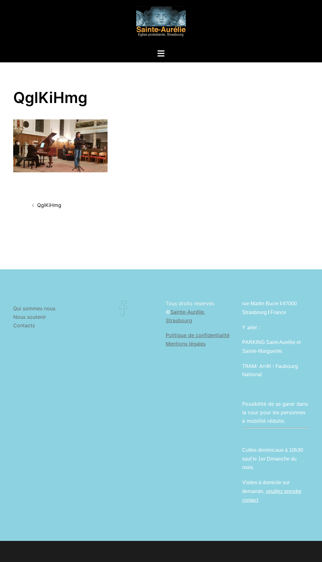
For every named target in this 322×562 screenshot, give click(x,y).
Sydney (135, 551)
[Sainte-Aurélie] (161, 24)
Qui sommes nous (34, 308)
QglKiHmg (49, 205)
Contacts (24, 325)
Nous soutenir (29, 317)
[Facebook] (122, 312)
